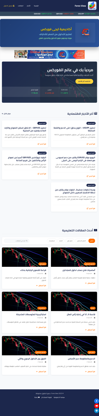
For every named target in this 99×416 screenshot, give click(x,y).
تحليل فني (69, 241)
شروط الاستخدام (46, 397)
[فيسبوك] (96, 401)
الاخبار (60, 241)
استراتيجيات (52, 241)
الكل (91, 241)
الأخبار (28, 5)
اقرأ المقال (91, 283)
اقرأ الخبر (92, 144)
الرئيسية (36, 5)
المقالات (20, 5)
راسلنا (36, 397)
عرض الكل (7, 113)
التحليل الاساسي (81, 241)
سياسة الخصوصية (59, 397)
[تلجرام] (96, 410)
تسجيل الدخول (8, 5)
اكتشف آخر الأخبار (84, 81)
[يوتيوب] (96, 405)
